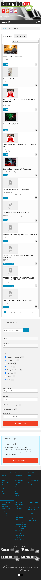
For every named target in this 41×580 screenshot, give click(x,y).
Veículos (3, 475)
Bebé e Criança (5, 482)
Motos (29, 482)
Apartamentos (18, 475)
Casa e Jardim (4, 490)
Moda (2, 484)
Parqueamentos (19, 480)
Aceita (11, 409)
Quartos (17, 486)
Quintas (17, 488)
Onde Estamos (32, 520)
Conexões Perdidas (19, 535)
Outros (10, 380)
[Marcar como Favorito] (36, 64)
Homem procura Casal (20, 525)
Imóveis (3, 477)
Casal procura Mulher (20, 530)
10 (32, 312)
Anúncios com (13, 405)
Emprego (3, 479)
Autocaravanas (31, 479)
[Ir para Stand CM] (30, 551)
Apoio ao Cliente (32, 518)
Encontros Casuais (19, 534)
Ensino (3, 519)
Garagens (17, 484)
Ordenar (5, 41)
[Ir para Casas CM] (10, 551)
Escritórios (17, 490)
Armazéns (17, 482)
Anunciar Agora (33, 502)
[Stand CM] (8, 11)
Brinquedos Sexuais (20, 528)
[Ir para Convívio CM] (30, 558)
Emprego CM (5, 22)
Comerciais (31, 477)
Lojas (16, 491)
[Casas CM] (3, 11)
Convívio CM (19, 502)
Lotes (16, 493)
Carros (29, 475)
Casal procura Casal (19, 523)
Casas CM (18, 473)
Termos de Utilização (33, 509)
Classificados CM (6, 473)
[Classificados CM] (16, 11)
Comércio (10, 376)
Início (4, 28)
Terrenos (17, 495)
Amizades (17, 537)
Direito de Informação (33, 511)
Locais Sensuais (19, 532)
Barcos (30, 484)
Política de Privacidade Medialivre (23, 571)
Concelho (6, 343)
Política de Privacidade (31, 514)
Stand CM (31, 473)
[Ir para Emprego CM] (10, 558)
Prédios (17, 479)
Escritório (10, 367)
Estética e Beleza (12, 360)
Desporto (3, 488)
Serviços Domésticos (14, 370)
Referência (6, 413)
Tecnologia (4, 491)
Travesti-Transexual (19, 512)
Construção (11, 363)
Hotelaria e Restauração (15, 357)
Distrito (5, 336)
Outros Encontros (19, 539)
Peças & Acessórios (33, 480)
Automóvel (11, 373)
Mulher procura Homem (19, 505)
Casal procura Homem (20, 526)
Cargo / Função (7, 388)
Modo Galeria (21, 36)
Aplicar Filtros (21, 423)
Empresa (5, 396)
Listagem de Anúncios (12, 28)
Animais (3, 480)
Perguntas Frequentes (33, 517)
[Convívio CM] (12, 11)
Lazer (2, 486)
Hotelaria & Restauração (4, 505)
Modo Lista (8, 36)
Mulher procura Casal (20, 521)
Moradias (17, 477)
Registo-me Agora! (21, 460)
